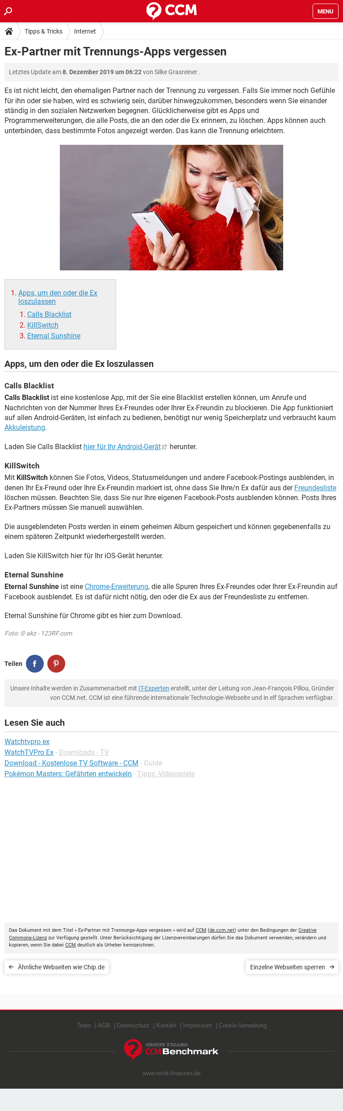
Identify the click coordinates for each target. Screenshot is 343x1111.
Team (84, 1025)
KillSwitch (43, 325)
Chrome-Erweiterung (116, 586)
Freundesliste (315, 488)
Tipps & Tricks (44, 31)
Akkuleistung (24, 427)
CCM (201, 930)
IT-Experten (153, 688)
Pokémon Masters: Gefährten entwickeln (68, 774)
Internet (85, 31)
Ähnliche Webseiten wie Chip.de (61, 967)
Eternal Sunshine (53, 336)
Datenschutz (133, 1025)
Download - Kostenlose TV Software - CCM (71, 763)
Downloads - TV (84, 752)
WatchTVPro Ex (29, 752)
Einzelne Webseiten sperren (287, 967)
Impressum (197, 1025)
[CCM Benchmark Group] (171, 1050)
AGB (104, 1025)
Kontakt (166, 1025)
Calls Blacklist (49, 314)
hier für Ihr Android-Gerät (122, 446)
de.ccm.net (221, 930)
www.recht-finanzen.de (171, 1073)
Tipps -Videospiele (166, 774)
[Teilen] (35, 664)
